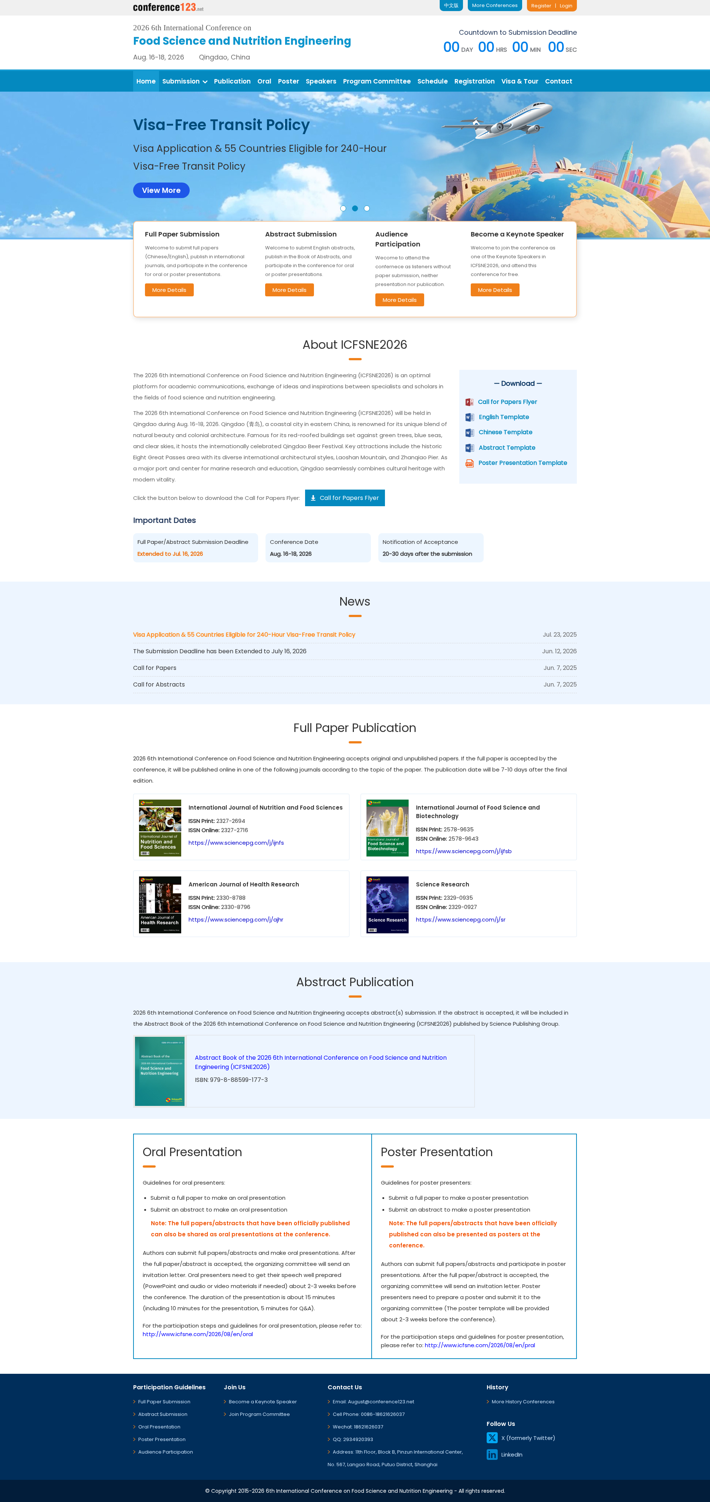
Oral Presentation (159, 1426)
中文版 (451, 5)
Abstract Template (507, 447)
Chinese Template (505, 432)
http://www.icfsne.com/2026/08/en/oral (198, 1334)
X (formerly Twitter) (528, 1438)
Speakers (321, 81)
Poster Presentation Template (523, 463)
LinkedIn (512, 1454)
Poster (288, 81)
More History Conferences (523, 1401)
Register (541, 5)
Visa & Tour (519, 81)
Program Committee (377, 81)
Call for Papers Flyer (507, 402)
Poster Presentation (162, 1439)
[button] (343, 208)
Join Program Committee (259, 1414)
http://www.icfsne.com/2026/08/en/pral (480, 1345)
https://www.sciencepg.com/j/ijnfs (236, 843)
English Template (504, 417)
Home (146, 81)
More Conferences (495, 5)
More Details (169, 290)
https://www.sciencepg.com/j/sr (461, 919)
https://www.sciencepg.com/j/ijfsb (464, 851)
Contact (558, 81)
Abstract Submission (162, 1414)
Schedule (432, 81)
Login (566, 5)
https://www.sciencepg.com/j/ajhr (236, 919)
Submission (181, 81)
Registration (474, 81)
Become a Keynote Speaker (263, 1401)
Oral (264, 81)
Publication (232, 81)
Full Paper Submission (164, 1401)
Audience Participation (165, 1451)
